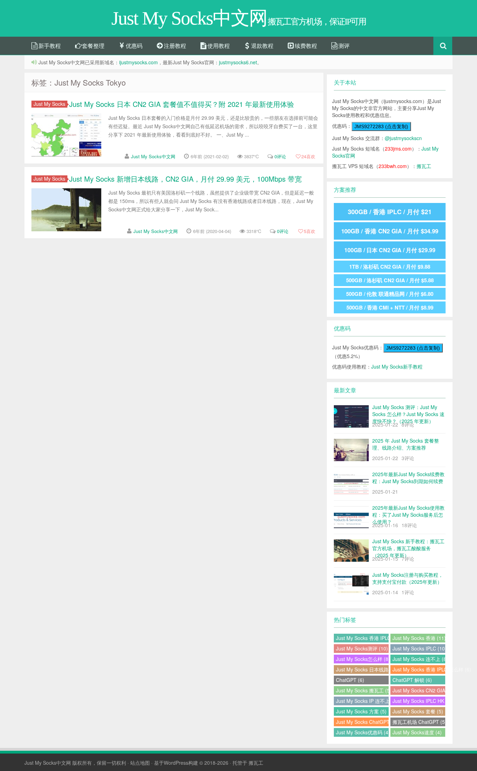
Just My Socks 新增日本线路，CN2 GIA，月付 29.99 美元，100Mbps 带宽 (185, 179)
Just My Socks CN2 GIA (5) (418, 690)
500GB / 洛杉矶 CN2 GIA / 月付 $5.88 (390, 280)
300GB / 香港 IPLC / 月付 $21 (390, 211)
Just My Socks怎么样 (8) (362, 658)
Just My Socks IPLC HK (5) (418, 700)
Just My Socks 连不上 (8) (418, 658)
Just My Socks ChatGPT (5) (362, 721)
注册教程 (174, 46)
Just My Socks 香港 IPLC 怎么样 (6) (418, 669)
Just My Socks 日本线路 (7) (362, 669)
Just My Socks (49, 104)
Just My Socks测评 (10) (362, 648)
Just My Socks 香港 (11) (418, 637)
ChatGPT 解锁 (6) (412, 679)
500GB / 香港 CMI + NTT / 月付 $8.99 (389, 307)
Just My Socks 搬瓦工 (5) (362, 690)
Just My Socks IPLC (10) (418, 648)
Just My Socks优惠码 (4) (362, 732)
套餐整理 (92, 46)
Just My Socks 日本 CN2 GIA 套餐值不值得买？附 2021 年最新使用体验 (181, 104)
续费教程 (305, 46)
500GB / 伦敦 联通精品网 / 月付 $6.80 (389, 294)
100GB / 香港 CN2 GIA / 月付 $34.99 (389, 231)
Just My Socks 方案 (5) (361, 711)
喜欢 (308, 156)
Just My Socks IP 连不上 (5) (362, 700)
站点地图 (140, 762)
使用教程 (218, 46)
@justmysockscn (403, 137)
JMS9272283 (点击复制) (381, 126)
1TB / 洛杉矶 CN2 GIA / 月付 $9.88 (389, 266)
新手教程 (49, 46)
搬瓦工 (424, 165)
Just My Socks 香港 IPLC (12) (362, 637)
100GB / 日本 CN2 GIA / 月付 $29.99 (389, 250)
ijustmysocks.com (138, 62)
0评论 (280, 156)
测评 (343, 46)
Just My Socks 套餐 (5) (417, 711)
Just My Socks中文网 (153, 156)
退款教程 (261, 46)
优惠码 (133, 46)
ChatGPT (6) (350, 679)
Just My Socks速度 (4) (417, 732)
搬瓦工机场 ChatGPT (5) (418, 721)
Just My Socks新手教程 (397, 366)
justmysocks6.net (238, 62)
